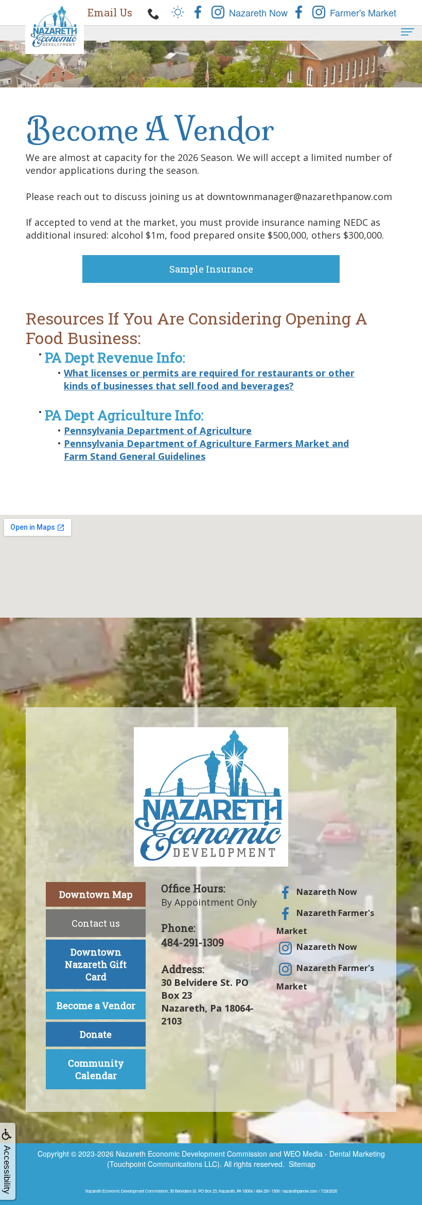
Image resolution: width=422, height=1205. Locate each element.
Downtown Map (95, 894)
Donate (96, 1034)
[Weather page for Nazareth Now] (178, 11)
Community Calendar (96, 1069)
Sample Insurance (211, 269)
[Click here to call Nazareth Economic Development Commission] (153, 12)
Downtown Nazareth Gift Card (96, 964)
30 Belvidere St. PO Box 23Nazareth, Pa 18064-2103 (207, 1002)
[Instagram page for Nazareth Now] (218, 11)
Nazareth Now (325, 891)
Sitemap (302, 1164)
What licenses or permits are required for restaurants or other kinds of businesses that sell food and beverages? (209, 379)
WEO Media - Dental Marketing (334, 1153)
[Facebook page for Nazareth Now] (198, 11)
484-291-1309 (192, 942)
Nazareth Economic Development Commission (191, 1153)
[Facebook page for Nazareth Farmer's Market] (299, 11)
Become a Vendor (96, 1005)
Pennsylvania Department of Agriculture (158, 430)
